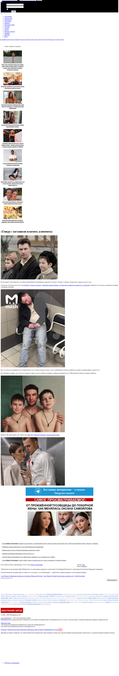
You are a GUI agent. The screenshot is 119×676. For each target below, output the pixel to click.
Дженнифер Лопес (7, 598)
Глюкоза (105, 596)
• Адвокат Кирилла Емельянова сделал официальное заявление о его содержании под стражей (28, 557)
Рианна (108, 602)
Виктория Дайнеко (82, 596)
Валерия (51, 596)
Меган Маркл (107, 600)
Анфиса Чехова (33, 596)
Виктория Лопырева (95, 596)
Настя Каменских (14, 602)
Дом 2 (54, 598)
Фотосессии (8, 18)
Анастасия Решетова (84, 594)
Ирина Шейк (92, 598)
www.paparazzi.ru (6, 618)
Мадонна (62, 600)
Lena (83, 565)
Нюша (44, 602)
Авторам (3, 629)
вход (2, 2)
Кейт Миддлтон (102, 598)
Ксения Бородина (18, 600)
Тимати (24, 604)
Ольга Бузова (64, 602)
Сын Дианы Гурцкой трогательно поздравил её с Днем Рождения (64, 576)
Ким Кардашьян (113, 598)
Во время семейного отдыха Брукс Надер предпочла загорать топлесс (12, 87)
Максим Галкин (83, 600)
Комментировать (112, 580)
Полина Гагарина (88, 602)
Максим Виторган (72, 600)
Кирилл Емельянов (37, 565)
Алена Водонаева (18, 594)
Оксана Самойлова (53, 602)
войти (13, 11)
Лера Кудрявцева (53, 600)
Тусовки (7, 26)
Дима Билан (22, 598)
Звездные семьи (9, 25)
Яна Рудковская (45, 604)
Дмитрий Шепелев (46, 598)
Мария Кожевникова (96, 600)
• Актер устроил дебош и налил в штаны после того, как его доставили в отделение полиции (34, 560)
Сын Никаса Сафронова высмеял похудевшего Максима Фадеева (21, 576)
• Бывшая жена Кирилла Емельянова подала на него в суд (18, 553)
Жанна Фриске (62, 598)
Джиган (15, 598)
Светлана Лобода (6, 604)
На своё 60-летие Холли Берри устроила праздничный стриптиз (12, 125)
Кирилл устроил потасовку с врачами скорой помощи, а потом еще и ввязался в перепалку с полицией (57, 285)
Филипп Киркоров (34, 604)
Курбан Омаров (42, 600)
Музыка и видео (9, 31)
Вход (6, 36)
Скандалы (7, 21)
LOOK (6, 30)
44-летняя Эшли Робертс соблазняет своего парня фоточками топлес (12, 202)
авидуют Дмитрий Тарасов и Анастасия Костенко (43, 435)
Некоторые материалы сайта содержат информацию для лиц (41, 629)
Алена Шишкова (30, 594)
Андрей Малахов (109, 594)
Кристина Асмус (6, 600)
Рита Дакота (114, 602)
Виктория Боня (70, 596)
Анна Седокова (10, 596)
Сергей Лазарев (17, 604)
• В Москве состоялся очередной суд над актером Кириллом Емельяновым (22, 547)
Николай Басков (37, 602)
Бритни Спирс (43, 596)
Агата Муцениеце (6, 594)
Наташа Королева (25, 602)
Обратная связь (5, 623)
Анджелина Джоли (97, 594)
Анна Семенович (22, 596)
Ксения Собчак (31, 600)
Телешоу (7, 33)
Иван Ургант (71, 598)
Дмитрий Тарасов (33, 598)
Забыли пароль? (6, 11)
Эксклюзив (8, 16)
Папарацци (8, 20)
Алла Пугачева (41, 594)
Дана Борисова (113, 596)
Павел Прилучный (76, 602)
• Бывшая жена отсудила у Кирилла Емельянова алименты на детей (21, 550)
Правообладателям (13, 629)
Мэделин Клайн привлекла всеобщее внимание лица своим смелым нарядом (13, 221)
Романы (6, 23)
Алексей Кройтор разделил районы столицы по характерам (12, 164)
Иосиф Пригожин (82, 598)
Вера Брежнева (59, 596)
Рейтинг (7, 35)
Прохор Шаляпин (99, 602)
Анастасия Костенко (69, 594)
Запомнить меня (13, 9)
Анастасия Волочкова (54, 594)
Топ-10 (6, 28)
